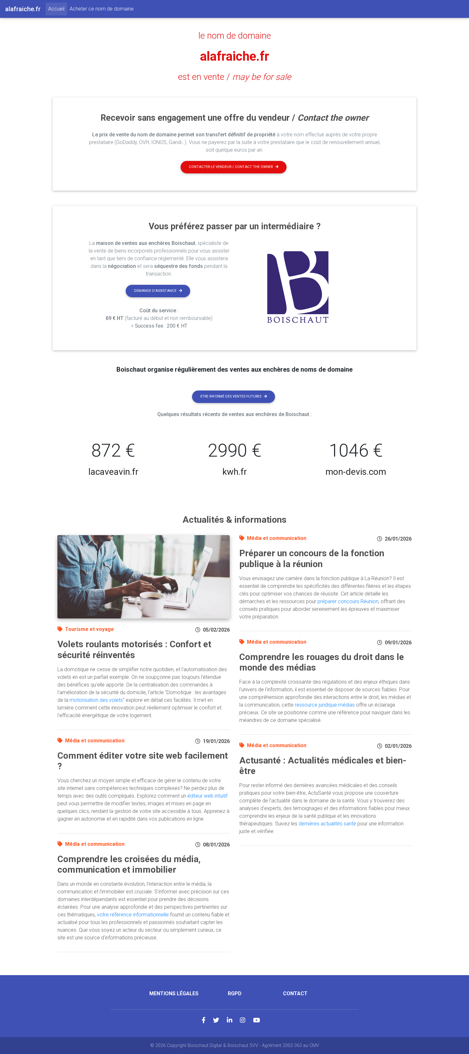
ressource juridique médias (325, 705)
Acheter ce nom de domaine (102, 9)
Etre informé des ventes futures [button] (230, 396)
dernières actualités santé (327, 824)
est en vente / (234, 77)
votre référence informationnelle (133, 915)
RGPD (235, 993)
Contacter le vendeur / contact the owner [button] (231, 167)
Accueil (57, 8)
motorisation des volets (96, 700)
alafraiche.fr (234, 56)
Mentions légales (173, 993)
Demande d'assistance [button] (155, 291)
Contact (295, 993)
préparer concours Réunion (347, 601)
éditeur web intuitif (207, 796)
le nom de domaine (234, 36)
